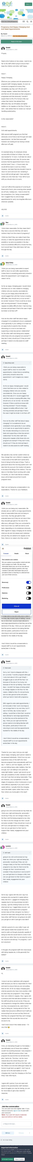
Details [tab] (16, 553)
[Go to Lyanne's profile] (3, 847)
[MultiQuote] (2, 216)
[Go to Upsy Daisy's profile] (3, 263)
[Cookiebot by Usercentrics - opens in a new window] (23, 549)
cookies (12, 1149)
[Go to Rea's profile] (3, 223)
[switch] (28, 587)
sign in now (17, 1111)
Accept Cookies (8, 1159)
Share (8, 1133)
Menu (28, 4)
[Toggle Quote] (4, 363)
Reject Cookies (19, 1159)
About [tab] (27, 553)
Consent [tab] (5, 553)
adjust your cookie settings (23, 1151)
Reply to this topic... (9, 1124)
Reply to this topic (16, 41)
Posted (11, 49)
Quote (7, 215)
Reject (16, 611)
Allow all (16, 606)
